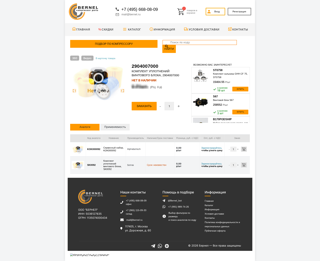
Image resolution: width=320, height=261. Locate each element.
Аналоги (85, 127)
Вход (217, 11)
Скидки (108, 29)
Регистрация (239, 11)
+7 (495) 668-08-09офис (136, 202)
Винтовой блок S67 (223, 100)
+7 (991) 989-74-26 (178, 206)
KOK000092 (93, 149)
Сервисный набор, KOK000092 (113, 149)
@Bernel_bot (175, 200)
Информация (164, 29)
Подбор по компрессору (114, 43)
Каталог (134, 29)
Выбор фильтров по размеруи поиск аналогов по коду (182, 216)
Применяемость (115, 127)
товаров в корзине (192, 11)
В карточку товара (105, 58)
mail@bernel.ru (131, 14)
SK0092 (91, 165)
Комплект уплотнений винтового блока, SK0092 (112, 164)
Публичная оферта (215, 230)
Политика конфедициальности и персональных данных (222, 224)
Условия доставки (204, 29)
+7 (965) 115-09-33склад (136, 212)
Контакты (240, 29)
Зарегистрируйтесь (211, 148)
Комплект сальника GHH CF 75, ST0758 (230, 75)
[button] (74, 90)
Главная (83, 29)
